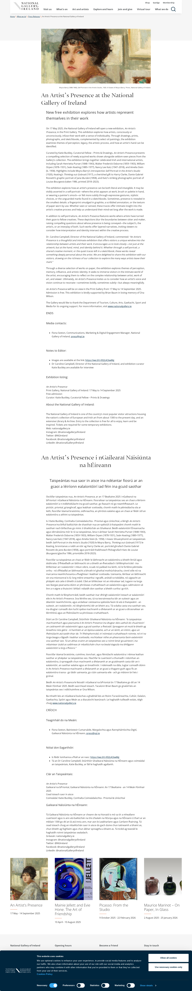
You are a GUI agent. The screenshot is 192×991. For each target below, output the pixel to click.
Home (12, 16)
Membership (168, 3)
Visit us (47, 9)
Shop (147, 3)
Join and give (125, 9)
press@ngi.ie (77, 336)
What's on (62, 9)
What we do (161, 9)
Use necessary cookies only (168, 967)
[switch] (81, 985)
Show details (146, 985)
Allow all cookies (168, 958)
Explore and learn (103, 9)
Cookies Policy (44, 974)
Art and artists (80, 9)
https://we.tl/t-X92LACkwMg (99, 360)
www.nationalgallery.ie (120, 306)
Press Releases (34, 16)
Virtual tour (143, 9)
